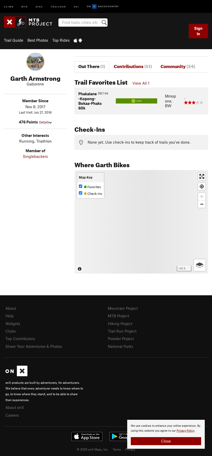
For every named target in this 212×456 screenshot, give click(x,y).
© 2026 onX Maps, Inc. (92, 449)
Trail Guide (13, 40)
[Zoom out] (202, 204)
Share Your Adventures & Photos (33, 346)
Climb (9, 6)
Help (9, 315)
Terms (117, 449)
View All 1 (140, 83)
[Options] (200, 265)
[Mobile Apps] (78, 40)
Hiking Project (120, 323)
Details (44, 122)
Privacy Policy (185, 430)
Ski (76, 6)
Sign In (198, 31)
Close (166, 441)
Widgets (12, 323)
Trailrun (58, 6)
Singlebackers (35, 156)
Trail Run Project (122, 331)
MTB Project (118, 315)
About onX (14, 407)
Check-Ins (94, 194)
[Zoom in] (202, 196)
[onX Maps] (16, 374)
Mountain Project (123, 308)
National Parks (120, 346)
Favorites (94, 187)
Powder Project (121, 338)
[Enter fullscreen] (202, 176)
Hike (39, 6)
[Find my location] (202, 186)
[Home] (30, 22)
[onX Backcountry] (103, 6)
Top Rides (61, 40)
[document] (166, 434)
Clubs (10, 331)
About (10, 308)
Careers (12, 415)
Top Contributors (20, 338)
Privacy (130, 449)
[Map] (141, 222)
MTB (24, 6)
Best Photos (37, 40)
